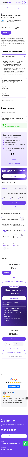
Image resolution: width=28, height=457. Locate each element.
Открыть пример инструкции (14, 281)
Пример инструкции (14, 163)
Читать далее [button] (7, 404)
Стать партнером (5, 454)
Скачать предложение (14, 352)
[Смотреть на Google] (4, 393)
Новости (25, 454)
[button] (1, 398)
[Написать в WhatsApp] (25, 443)
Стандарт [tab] (9, 344)
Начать (5, 32)
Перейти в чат (14, 298)
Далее (13, 203)
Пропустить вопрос (20, 207)
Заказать (14, 339)
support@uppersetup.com (10, 443)
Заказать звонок (14, 436)
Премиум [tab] (19, 344)
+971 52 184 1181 (6, 450)
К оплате (6, 272)
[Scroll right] (25, 219)
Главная (3, 8)
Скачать (14, 159)
